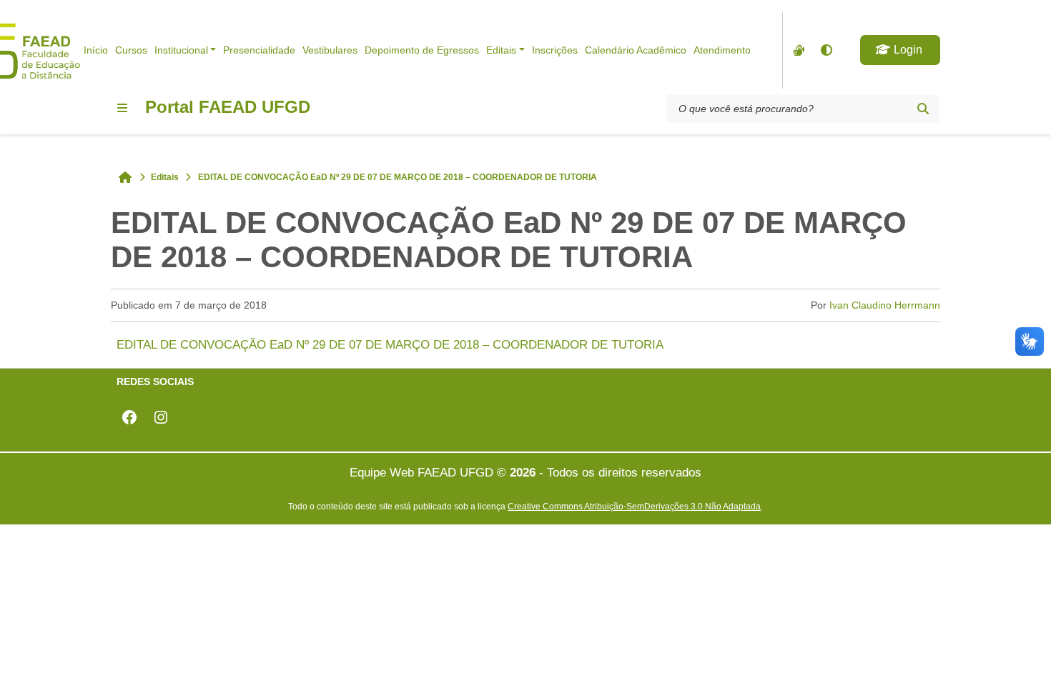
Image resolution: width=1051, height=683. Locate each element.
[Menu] (122, 107)
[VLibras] (797, 50)
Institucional (181, 50)
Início (96, 50)
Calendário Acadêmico (635, 50)
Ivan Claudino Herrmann (884, 305)
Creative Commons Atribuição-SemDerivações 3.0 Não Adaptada (634, 506)
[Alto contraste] (825, 50)
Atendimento (722, 50)
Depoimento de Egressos (422, 50)
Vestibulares (329, 50)
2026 (523, 472)
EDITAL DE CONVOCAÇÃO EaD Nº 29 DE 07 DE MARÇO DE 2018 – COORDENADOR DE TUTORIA (390, 345)
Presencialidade (259, 50)
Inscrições (555, 50)
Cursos (131, 50)
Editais (501, 50)
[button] (900, 50)
